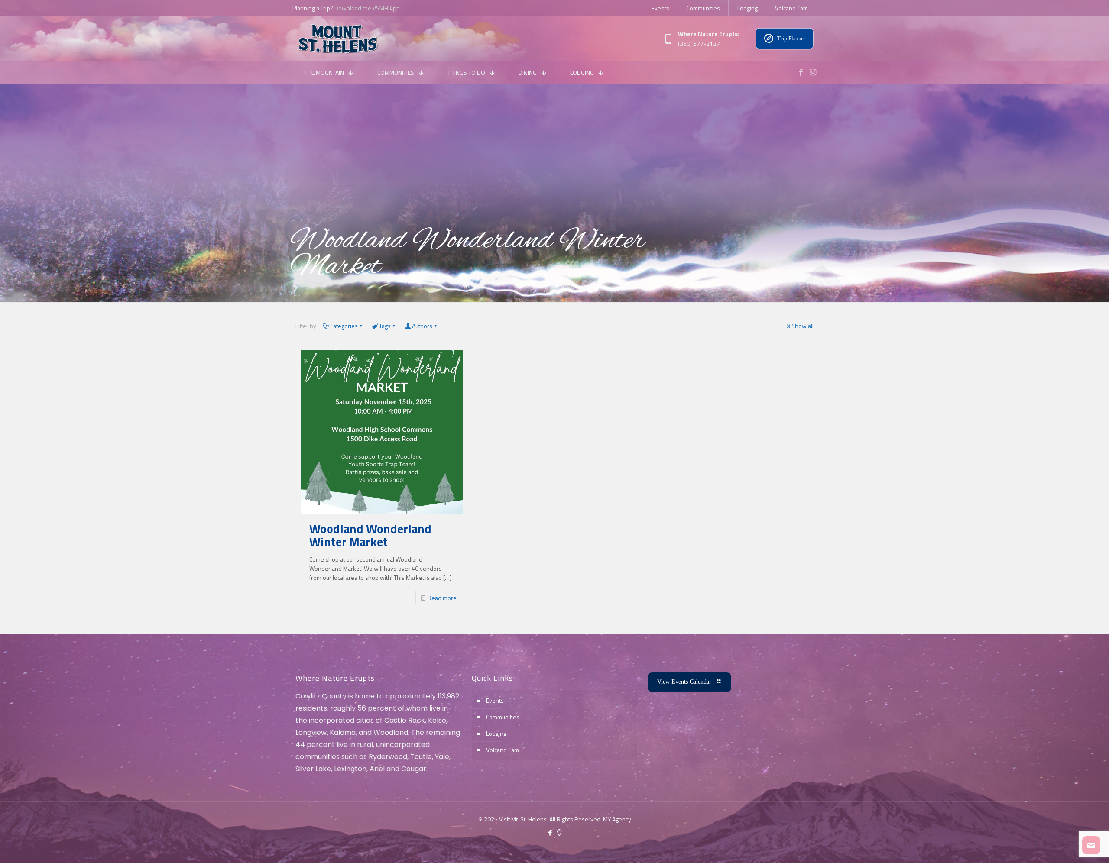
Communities (502, 716)
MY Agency (617, 819)
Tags (385, 325)
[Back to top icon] (1067, 845)
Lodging (496, 733)
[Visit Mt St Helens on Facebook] (800, 72)
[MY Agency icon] (559, 832)
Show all (802, 325)
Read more (442, 597)
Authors (422, 325)
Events (495, 700)
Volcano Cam (502, 749)
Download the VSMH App (367, 8)
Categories (344, 325)
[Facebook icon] (550, 832)
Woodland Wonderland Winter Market (370, 535)
